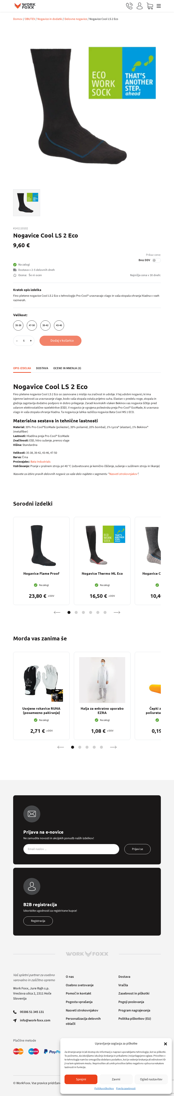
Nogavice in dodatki (49, 19)
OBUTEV (30, 19)
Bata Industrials (41, 462)
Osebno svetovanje (80, 985)
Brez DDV (144, 260)
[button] (165, 1044)
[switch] (156, 260)
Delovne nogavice (76, 19)
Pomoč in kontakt (78, 993)
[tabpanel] (87, 429)
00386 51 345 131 (32, 1012)
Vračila (123, 985)
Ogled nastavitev (151, 1079)
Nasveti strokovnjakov (123, 474)
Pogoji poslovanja (131, 1002)
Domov (17, 19)
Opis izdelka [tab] (22, 368)
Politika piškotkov (104, 1088)
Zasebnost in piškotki (133, 993)
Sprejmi (81, 1079)
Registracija (38, 921)
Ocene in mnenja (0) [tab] (67, 368)
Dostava (124, 976)
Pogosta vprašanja (79, 1002)
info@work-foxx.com (35, 1020)
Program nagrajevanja (134, 1010)
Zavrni (116, 1079)
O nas (70, 976)
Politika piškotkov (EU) (134, 1018)
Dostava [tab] (42, 368)
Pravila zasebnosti (126, 1088)
